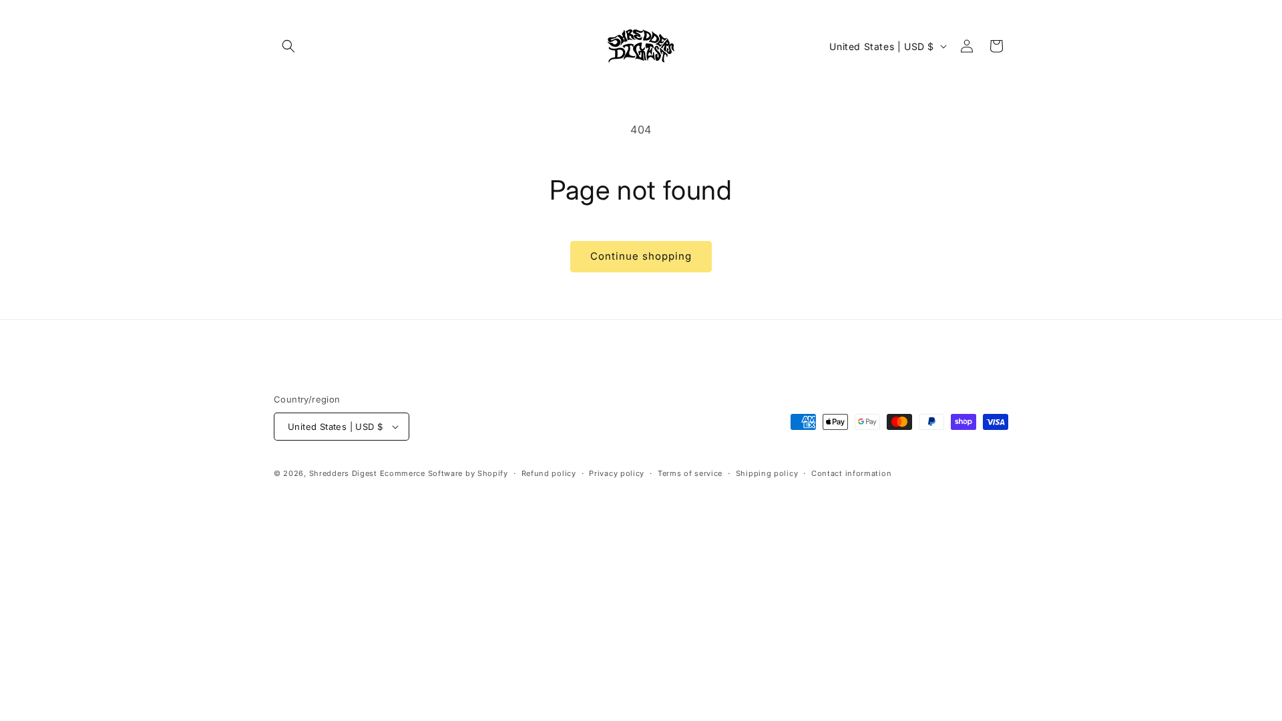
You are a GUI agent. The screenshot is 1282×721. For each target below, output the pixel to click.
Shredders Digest (344, 473)
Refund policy (548, 473)
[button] (288, 46)
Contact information (851, 473)
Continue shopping (641, 256)
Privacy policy (616, 473)
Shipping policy (767, 473)
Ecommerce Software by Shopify (444, 473)
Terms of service (690, 473)
